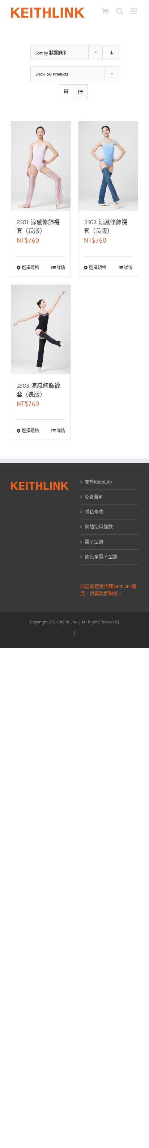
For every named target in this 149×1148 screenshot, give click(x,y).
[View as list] (80, 92)
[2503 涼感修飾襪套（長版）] (41, 329)
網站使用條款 (99, 527)
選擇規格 (30, 267)
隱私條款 (94, 512)
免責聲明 (94, 497)
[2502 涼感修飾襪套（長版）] (108, 166)
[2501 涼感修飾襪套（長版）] (41, 166)
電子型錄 (94, 542)
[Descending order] (112, 52)
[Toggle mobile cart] (105, 11)
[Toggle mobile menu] (134, 11)
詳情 (60, 267)
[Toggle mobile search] (119, 11)
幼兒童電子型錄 (101, 557)
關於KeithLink (98, 482)
